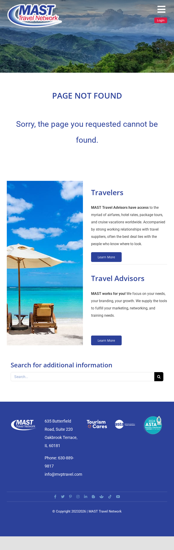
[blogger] (93, 496)
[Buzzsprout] (101, 496)
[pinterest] (70, 496)
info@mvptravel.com (63, 474)
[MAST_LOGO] (35, 5)
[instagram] (78, 496)
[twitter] (63, 496)
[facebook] (55, 496)
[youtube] (118, 496)
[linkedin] (85, 496)
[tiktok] (110, 496)
